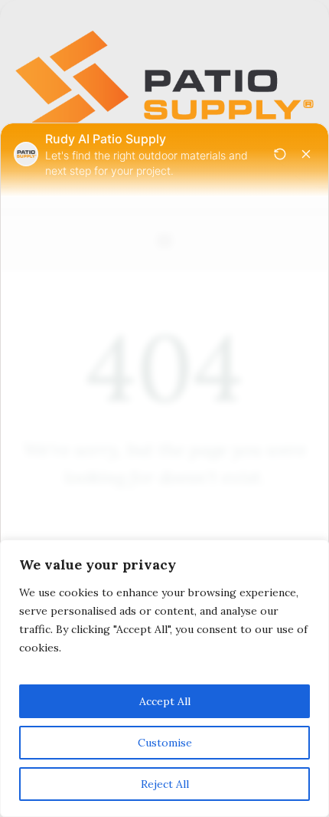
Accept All (165, 701)
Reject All (165, 784)
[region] (164, 678)
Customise (165, 743)
